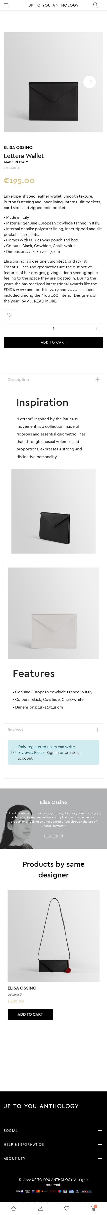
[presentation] (89, 82)
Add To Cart (53, 342)
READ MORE (45, 300)
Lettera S (14, 994)
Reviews (15, 729)
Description (18, 379)
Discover (53, 835)
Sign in (53, 752)
